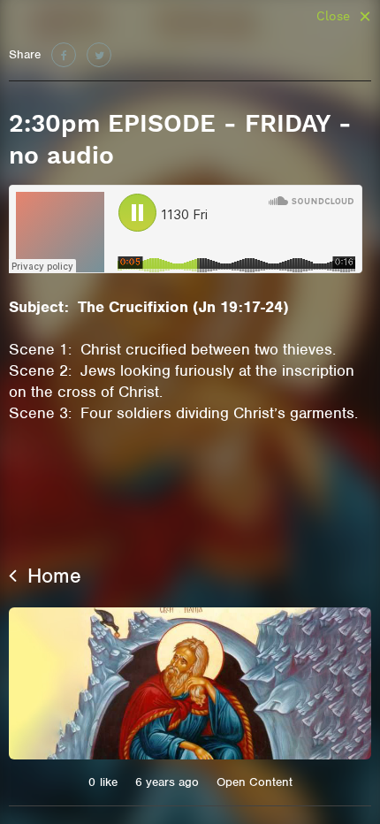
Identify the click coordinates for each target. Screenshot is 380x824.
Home (51, 575)
